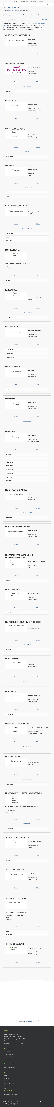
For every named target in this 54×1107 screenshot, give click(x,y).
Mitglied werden (9, 1054)
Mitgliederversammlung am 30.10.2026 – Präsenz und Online (15, 1040)
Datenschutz (11, 1104)
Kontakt (7, 1059)
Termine (6, 1086)
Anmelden (8, 1051)
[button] (50, 4)
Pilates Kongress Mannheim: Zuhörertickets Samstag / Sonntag (13, 1035)
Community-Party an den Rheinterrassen (15, 1043)
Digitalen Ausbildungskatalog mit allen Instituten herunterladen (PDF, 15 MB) (27, 20)
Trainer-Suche (9, 1056)
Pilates (6, 1076)
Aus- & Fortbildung (9, 1083)
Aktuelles (6, 1081)
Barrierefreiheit (17, 1104)
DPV (4, 10)
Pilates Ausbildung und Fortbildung (13, 10)
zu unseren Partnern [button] (31, 1021)
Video (5, 1088)
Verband (6, 1078)
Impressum (5, 1104)
